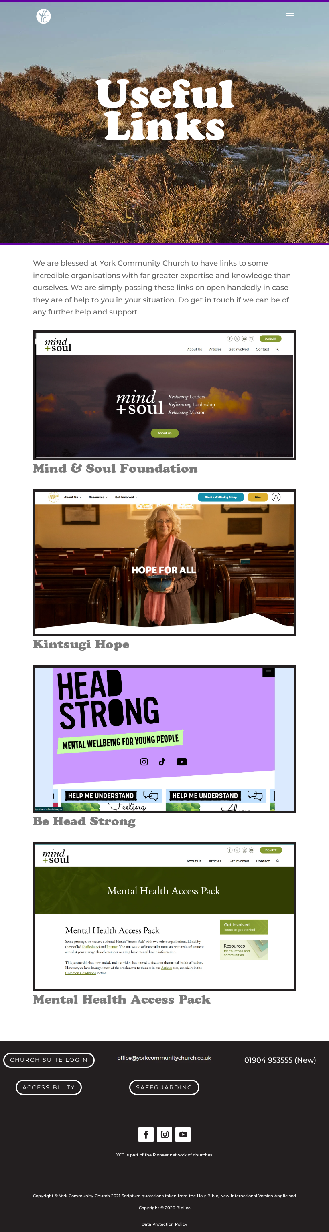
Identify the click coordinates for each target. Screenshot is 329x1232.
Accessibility (48, 1087)
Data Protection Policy (164, 1224)
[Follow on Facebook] (146, 1134)
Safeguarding (164, 1087)
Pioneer (161, 1155)
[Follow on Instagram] (164, 1134)
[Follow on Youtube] (183, 1134)
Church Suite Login (49, 1059)
